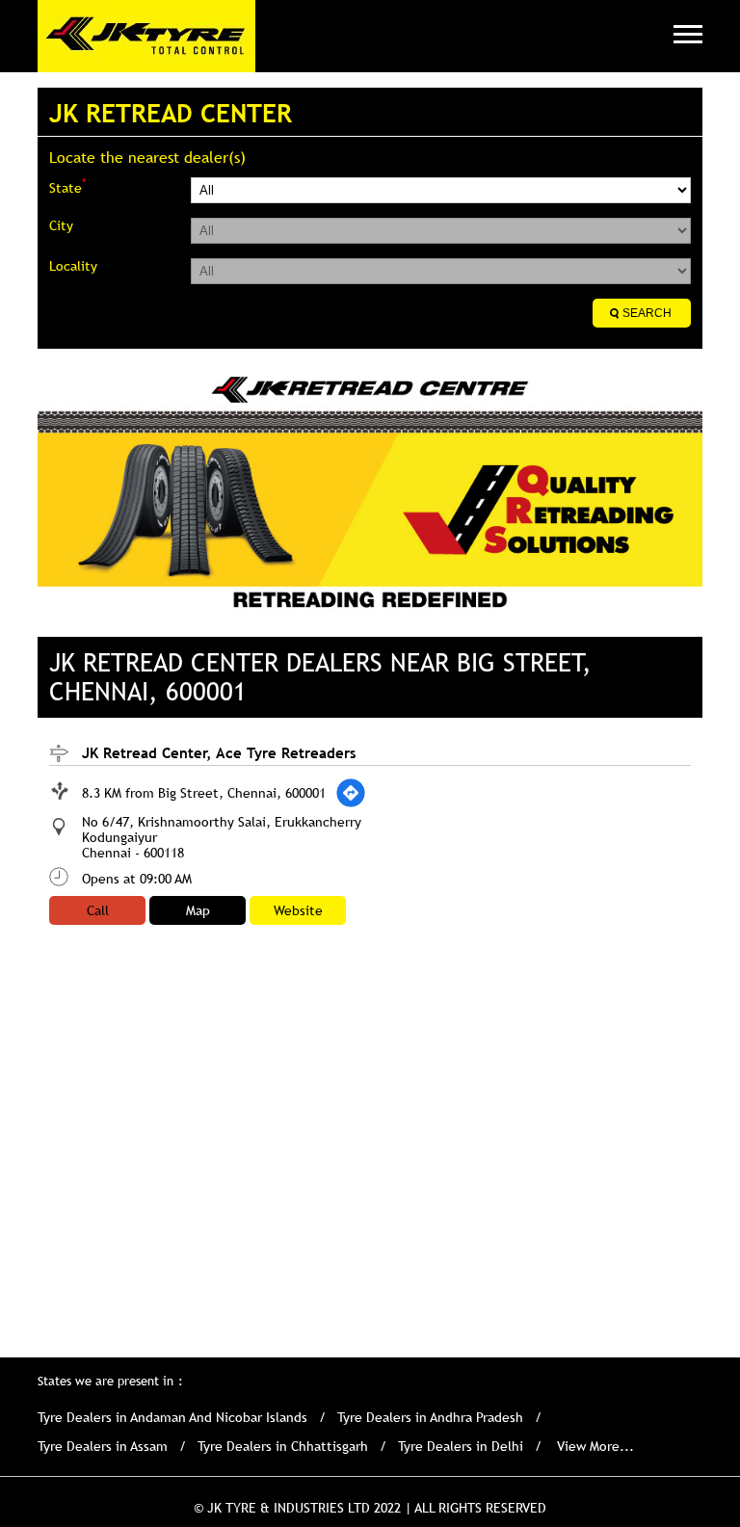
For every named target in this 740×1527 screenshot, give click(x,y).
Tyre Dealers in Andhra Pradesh (430, 1417)
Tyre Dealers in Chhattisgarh (283, 1446)
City (61, 225)
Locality (73, 266)
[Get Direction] (350, 792)
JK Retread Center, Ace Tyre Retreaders (219, 752)
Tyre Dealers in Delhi (460, 1446)
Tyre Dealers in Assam (103, 1446)
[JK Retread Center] (146, 36)
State (67, 186)
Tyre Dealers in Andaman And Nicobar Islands (172, 1417)
